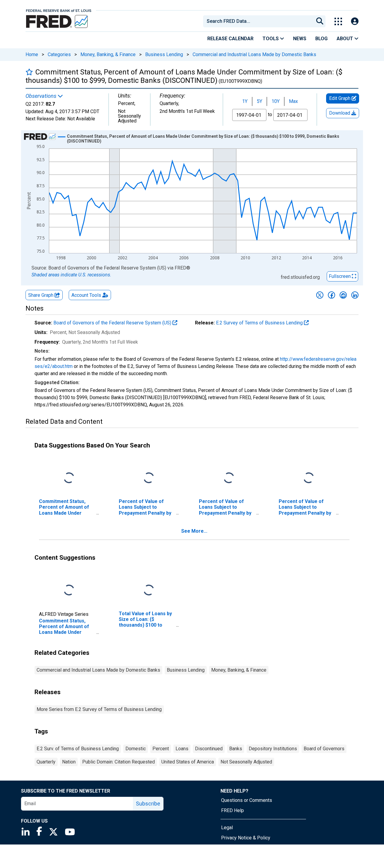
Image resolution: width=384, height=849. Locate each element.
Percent (160, 748)
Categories (59, 54)
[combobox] (258, 21)
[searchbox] (259, 21)
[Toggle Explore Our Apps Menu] (338, 21)
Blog (321, 38)
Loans (182, 748)
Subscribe (148, 803)
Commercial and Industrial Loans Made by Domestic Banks (254, 54)
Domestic (135, 748)
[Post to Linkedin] (354, 295)
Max (293, 101)
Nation (69, 762)
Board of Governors (324, 748)
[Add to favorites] (29, 71)
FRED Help (232, 810)
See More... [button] (194, 531)
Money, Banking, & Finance (108, 54)
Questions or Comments (246, 800)
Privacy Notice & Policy (245, 838)
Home (32, 54)
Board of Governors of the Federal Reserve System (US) (112, 323)
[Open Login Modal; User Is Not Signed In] (354, 21)
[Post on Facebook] (331, 295)
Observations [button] (42, 96)
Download (340, 113)
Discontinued (209, 748)
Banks (235, 748)
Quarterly (46, 762)
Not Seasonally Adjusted (246, 762)
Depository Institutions (273, 748)
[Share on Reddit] (343, 295)
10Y (276, 101)
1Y (245, 101)
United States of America (187, 762)
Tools (271, 38)
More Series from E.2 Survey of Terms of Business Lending (99, 709)
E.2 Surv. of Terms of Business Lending (78, 748)
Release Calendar (230, 38)
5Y (259, 101)
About (345, 38)
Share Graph (41, 295)
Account (86, 295)
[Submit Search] (320, 21)
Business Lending (164, 54)
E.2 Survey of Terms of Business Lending (260, 323)
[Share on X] (319, 295)
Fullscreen (340, 276)
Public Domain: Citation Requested (118, 762)
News (299, 38)
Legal (227, 827)
